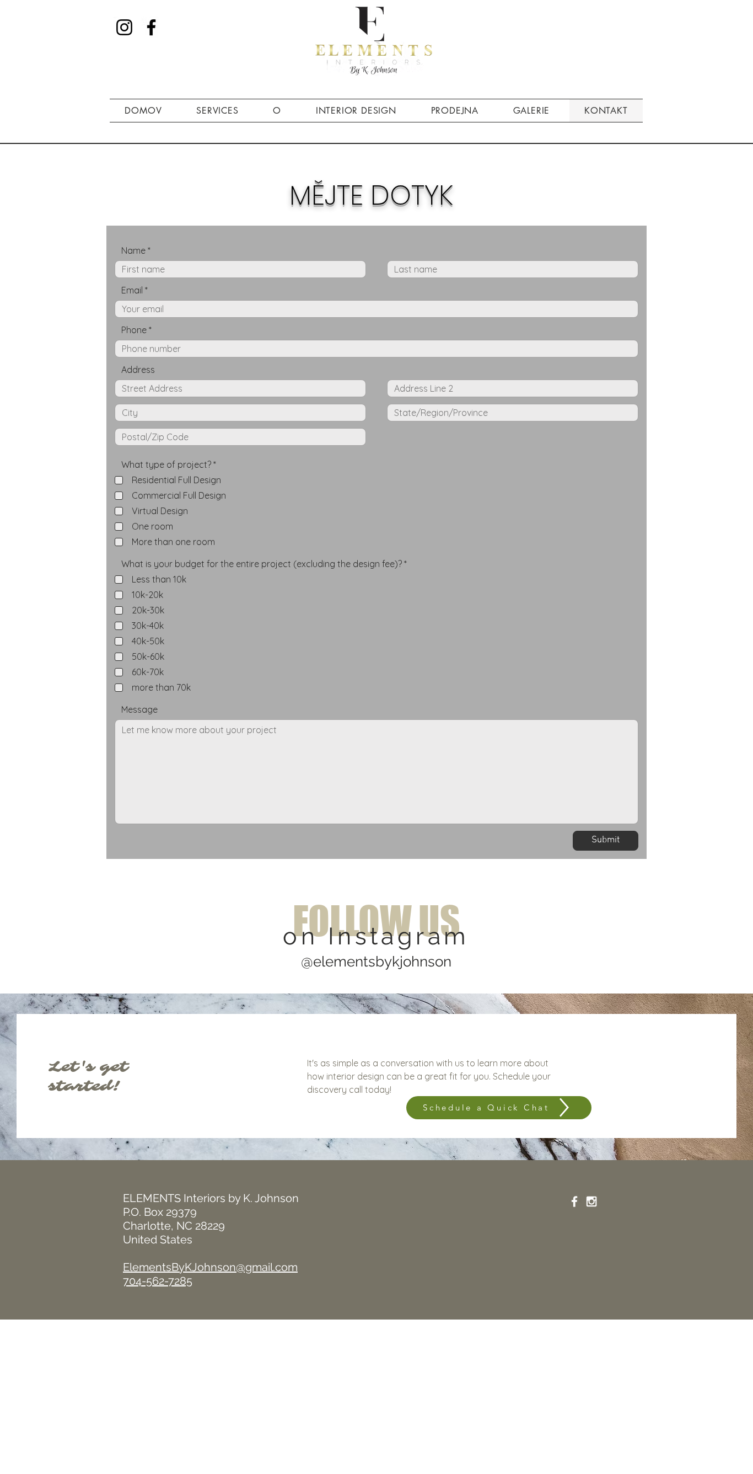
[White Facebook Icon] (574, 1201)
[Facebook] (151, 27)
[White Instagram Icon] (591, 1201)
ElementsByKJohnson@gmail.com (210, 1267)
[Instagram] (124, 27)
